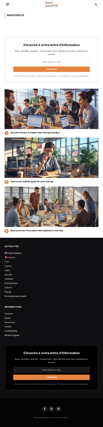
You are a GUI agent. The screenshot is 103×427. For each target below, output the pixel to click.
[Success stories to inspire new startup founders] (51, 109)
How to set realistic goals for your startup (31, 181)
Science (8, 287)
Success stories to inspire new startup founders (35, 132)
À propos (9, 314)
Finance (8, 266)
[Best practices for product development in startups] (51, 207)
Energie (8, 292)
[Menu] (7, 4)
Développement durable (15, 296)
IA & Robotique (11, 283)
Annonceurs (10, 322)
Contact (8, 326)
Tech (7, 262)
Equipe (8, 318)
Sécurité (8, 274)
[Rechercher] (95, 4)
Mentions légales (12, 335)
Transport (9, 279)
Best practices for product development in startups (36, 230)
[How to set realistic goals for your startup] (51, 158)
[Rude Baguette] (51, 4)
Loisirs (7, 270)
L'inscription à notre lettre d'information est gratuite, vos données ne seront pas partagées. (51, 76)
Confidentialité (11, 331)
